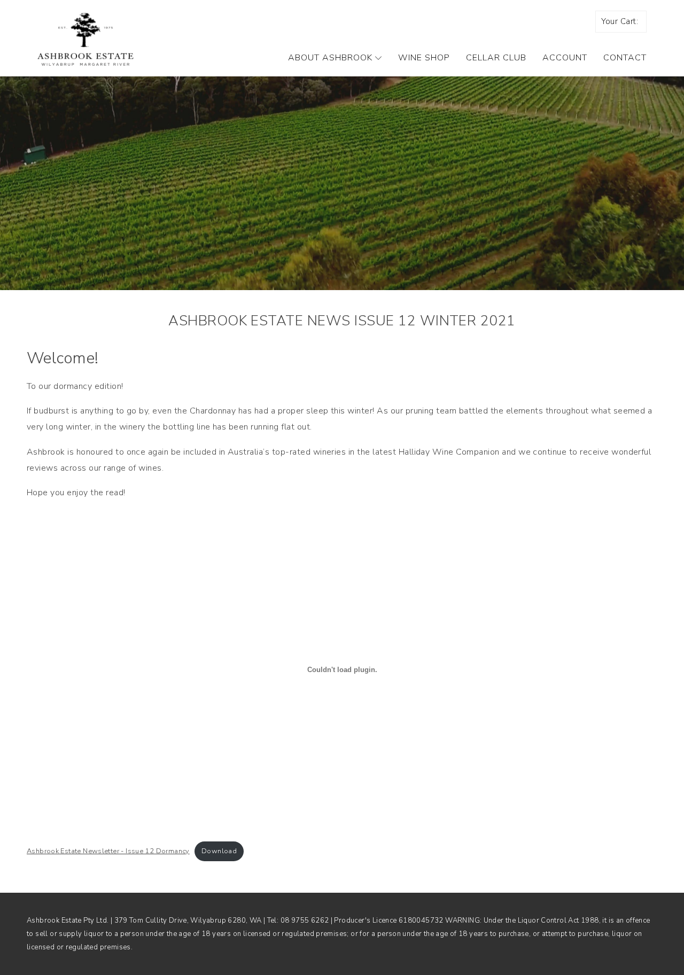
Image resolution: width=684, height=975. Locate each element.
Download (219, 851)
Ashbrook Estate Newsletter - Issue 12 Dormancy (108, 851)
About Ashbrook (330, 58)
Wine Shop (424, 58)
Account (564, 58)
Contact (625, 58)
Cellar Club (496, 58)
